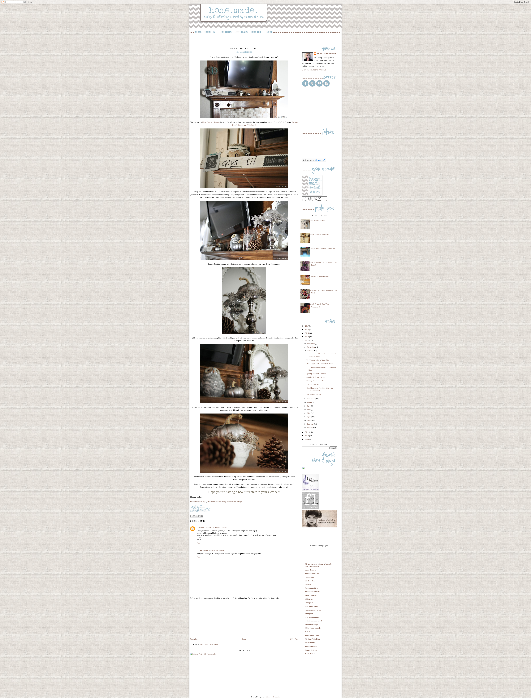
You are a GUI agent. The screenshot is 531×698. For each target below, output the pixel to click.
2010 (307, 436)
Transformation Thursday (216, 502)
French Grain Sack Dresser (319, 234)
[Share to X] (196, 516)
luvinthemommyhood (313, 621)
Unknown (200, 527)
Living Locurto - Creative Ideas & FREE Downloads (318, 565)
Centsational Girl (311, 588)
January (310, 428)
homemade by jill (311, 624)
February (310, 424)
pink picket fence (311, 606)
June (309, 410)
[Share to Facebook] (199, 516)
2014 (307, 333)
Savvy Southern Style (198, 502)
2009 (307, 439)
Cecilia (199, 550)
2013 (307, 337)
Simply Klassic (273, 697)
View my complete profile (314, 70)
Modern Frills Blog (312, 639)
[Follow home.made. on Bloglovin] (314, 162)
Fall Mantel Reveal (313, 394)
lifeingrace (309, 599)
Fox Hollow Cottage (234, 502)
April (309, 417)
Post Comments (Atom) (209, 644)
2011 (307, 432)
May (309, 413)
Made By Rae (310, 653)
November (311, 347)
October (310, 351)
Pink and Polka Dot (312, 617)
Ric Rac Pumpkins (313, 384)
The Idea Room (311, 646)
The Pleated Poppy (312, 635)
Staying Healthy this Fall (315, 381)
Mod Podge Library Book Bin (317, 360)
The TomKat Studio (312, 592)
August (310, 402)
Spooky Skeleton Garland (316, 374)
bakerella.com (310, 570)
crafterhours (310, 643)
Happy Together (311, 650)
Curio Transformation (317, 220)
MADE (307, 632)
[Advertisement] (211, 618)
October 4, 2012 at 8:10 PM (213, 550)
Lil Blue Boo (310, 581)
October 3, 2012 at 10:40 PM (216, 527)
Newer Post (194, 639)
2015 (307, 330)
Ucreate (308, 584)
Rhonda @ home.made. (327, 53)
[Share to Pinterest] (202, 516)
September (311, 399)
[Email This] (191, 516)
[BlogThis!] (194, 516)
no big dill (309, 613)
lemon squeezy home (313, 610)
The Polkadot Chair (312, 574)
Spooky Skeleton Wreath (315, 377)
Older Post (294, 639)
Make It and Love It (312, 628)
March (309, 420)
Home (244, 639)
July (309, 406)
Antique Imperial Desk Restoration (322, 248)
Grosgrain (309, 603)
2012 (307, 340)
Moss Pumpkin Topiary (211, 122)
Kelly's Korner (311, 595)
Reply (199, 543)
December (311, 343)
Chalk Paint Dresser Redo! (319, 276)
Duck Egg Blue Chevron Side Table (319, 364)
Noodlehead (309, 577)
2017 (307, 326)
